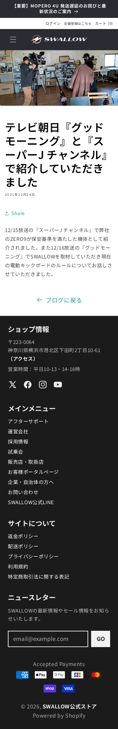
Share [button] (18, 213)
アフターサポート (28, 421)
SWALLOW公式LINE (31, 502)
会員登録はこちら (78, 23)
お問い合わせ (23, 492)
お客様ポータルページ (33, 471)
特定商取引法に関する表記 (38, 576)
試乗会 (15, 451)
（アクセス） (23, 358)
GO (101, 638)
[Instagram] (43, 384)
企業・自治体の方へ (31, 481)
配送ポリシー (23, 546)
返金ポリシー (23, 536)
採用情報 (18, 441)
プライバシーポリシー (33, 556)
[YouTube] (58, 384)
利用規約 (18, 566)
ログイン (53, 23)
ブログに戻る (64, 300)
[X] (12, 384)
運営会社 (18, 431)
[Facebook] (27, 384)
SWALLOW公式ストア (70, 706)
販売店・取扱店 (26, 461)
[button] (13, 39)
